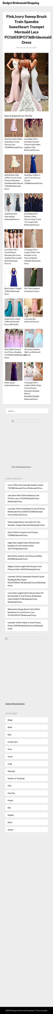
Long (10, 764)
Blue (9, 734)
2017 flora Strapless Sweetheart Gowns (32, 289)
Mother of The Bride (16, 778)
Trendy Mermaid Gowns (15, 704)
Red (9, 808)
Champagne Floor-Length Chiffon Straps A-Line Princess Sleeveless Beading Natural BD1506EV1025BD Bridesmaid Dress (32, 391)
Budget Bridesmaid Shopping (21, 3)
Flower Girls (13, 742)
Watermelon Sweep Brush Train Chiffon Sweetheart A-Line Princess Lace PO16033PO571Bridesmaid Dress (24, 612)
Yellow (10, 830)
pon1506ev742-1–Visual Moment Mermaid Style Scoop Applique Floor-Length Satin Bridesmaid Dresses (13, 256)
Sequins (11, 815)
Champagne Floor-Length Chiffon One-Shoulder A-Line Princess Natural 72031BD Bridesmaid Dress (32, 256)
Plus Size (11, 793)
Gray (10, 749)
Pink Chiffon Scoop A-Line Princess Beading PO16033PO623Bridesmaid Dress (14, 353)
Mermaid (11, 771)
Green (10, 756)
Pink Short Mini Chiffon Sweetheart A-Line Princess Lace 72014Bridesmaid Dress (14, 143)
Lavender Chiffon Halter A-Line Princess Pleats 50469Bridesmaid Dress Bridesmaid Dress (25, 625)
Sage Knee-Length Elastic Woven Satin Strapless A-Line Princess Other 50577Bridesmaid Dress (24, 546)
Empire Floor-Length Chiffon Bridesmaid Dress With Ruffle (12, 321)
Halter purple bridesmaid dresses (12, 384)
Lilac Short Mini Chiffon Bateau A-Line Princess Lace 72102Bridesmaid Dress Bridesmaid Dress (23, 498)
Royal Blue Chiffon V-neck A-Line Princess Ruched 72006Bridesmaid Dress (33, 179)
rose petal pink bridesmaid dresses (31, 320)
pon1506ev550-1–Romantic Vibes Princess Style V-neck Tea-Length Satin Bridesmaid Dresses (32, 219)
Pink (9, 786)
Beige (10, 720)
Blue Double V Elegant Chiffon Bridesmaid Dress (13, 291)
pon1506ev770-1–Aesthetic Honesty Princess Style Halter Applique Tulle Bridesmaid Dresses (32, 144)
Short (10, 822)
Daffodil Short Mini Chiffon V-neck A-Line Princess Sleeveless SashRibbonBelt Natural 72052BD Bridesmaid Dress (14, 182)
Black (10, 727)
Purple (10, 800)
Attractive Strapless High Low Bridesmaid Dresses (32, 352)
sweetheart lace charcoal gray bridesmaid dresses (12, 216)
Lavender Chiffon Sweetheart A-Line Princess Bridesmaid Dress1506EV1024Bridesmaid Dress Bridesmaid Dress (26, 512)
